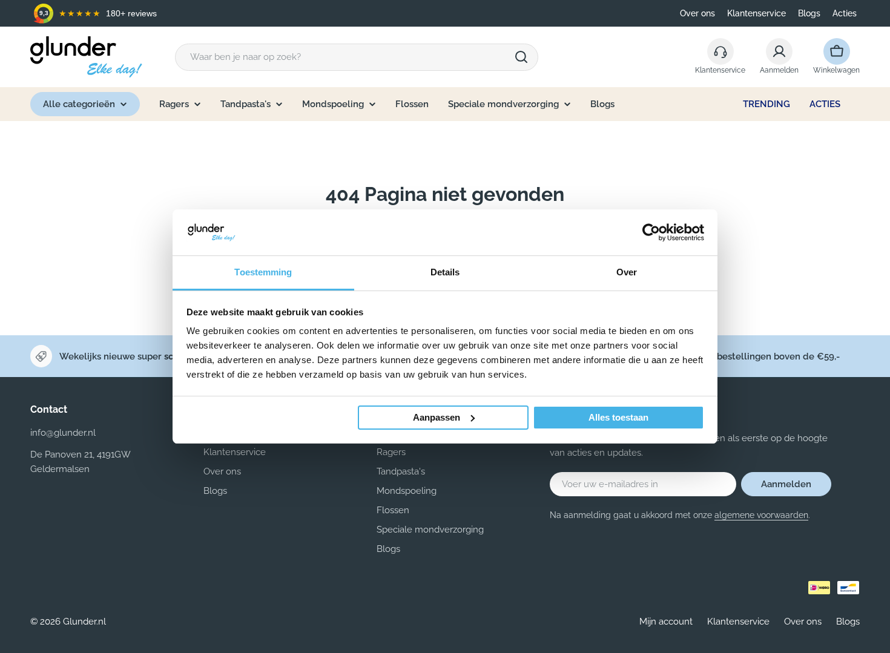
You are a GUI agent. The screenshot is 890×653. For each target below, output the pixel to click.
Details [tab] (445, 272)
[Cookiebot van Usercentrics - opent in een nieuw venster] (651, 232)
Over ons (697, 13)
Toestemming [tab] (263, 272)
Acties (844, 13)
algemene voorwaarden (761, 515)
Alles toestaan (618, 417)
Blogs (809, 13)
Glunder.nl (84, 621)
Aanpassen (436, 417)
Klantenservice (756, 13)
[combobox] (356, 57)
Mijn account (666, 621)
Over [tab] (626, 272)
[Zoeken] (521, 57)
